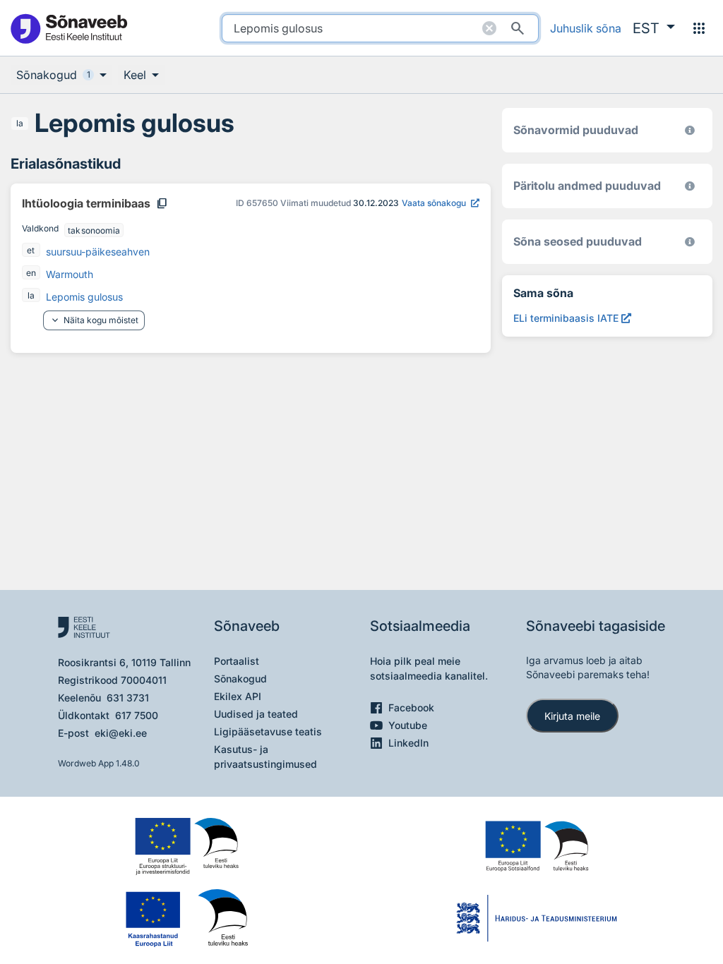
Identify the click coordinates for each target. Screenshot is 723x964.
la (19, 123)
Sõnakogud (240, 679)
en (31, 272)
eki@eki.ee (121, 733)
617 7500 (136, 715)
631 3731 (128, 698)
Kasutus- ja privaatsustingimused (265, 756)
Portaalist (236, 661)
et (31, 250)
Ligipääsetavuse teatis (268, 731)
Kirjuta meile (572, 716)
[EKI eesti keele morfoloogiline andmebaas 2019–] (690, 130)
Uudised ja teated (256, 714)
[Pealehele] (68, 27)
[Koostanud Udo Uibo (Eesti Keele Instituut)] (690, 186)
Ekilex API (237, 696)
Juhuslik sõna (585, 28)
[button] (654, 28)
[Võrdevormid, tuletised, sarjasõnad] (690, 242)
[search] (380, 28)
